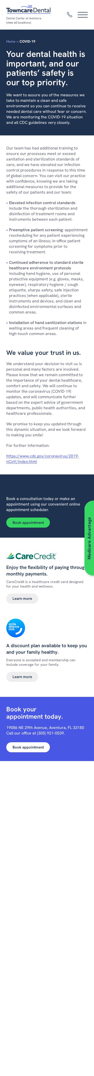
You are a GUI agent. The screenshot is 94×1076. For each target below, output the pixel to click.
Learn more (22, 598)
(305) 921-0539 (50, 733)
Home (11, 41)
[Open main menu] (83, 14)
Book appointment (28, 522)
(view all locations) (18, 23)
